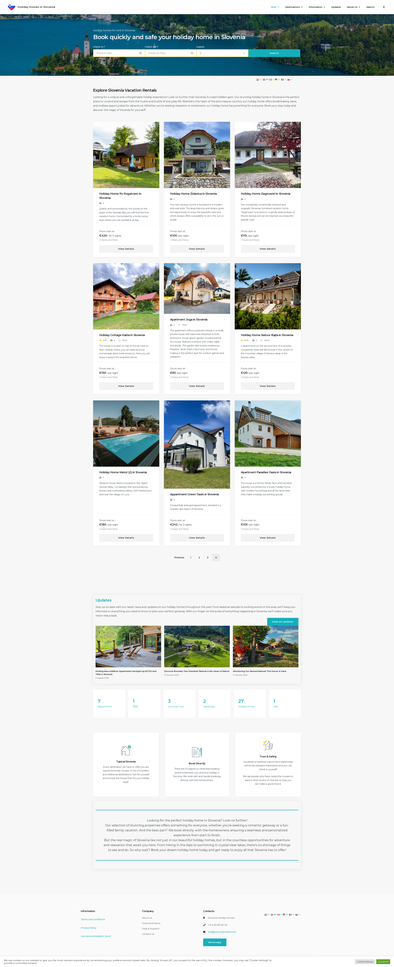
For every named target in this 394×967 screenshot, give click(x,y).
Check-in (99, 46)
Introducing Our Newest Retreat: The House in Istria (259, 671)
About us (147, 917)
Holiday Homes (246, 706)
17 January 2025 (171, 675)
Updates (336, 7)
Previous (98, 157)
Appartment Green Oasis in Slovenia (194, 494)
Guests (200, 46)
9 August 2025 (102, 678)
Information (315, 7)
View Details (126, 248)
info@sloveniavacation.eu (222, 932)
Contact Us (148, 934)
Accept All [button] (383, 961)
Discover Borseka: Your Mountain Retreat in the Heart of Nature (196, 671)
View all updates (282, 621)
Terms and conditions (93, 919)
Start (274, 7)
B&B (135, 706)
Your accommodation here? (96, 936)
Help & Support (150, 928)
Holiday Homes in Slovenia (36, 7)
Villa (275, 706)
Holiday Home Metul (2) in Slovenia (123, 472)
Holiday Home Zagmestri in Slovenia (265, 193)
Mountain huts (176, 706)
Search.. (370, 7)
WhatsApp (214, 942)
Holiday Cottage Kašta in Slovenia (122, 335)
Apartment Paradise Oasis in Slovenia (266, 472)
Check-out (151, 46)
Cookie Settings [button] (365, 961)
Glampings (209, 706)
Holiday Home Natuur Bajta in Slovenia (267, 335)
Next (155, 157)
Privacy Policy (88, 927)
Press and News (151, 923)
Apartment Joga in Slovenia (188, 319)
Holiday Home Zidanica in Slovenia (193, 193)
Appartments (105, 706)
